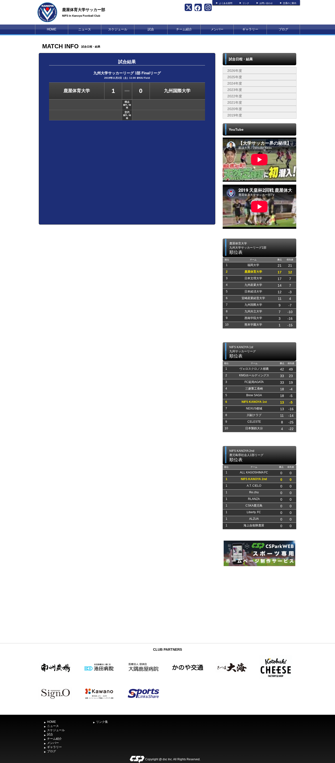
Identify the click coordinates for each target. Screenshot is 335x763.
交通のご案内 (289, 3)
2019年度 (234, 115)
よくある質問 (225, 3)
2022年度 (234, 96)
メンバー (217, 29)
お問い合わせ (266, 3)
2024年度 (234, 83)
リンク (246, 3)
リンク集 (102, 722)
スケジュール (117, 29)
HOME (51, 29)
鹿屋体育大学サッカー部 (83, 9)
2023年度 (234, 90)
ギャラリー (250, 29)
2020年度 (234, 109)
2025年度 (234, 77)
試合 (151, 29)
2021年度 (234, 102)
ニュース (84, 29)
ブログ (283, 29)
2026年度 (234, 71)
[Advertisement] (259, 604)
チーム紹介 (184, 29)
